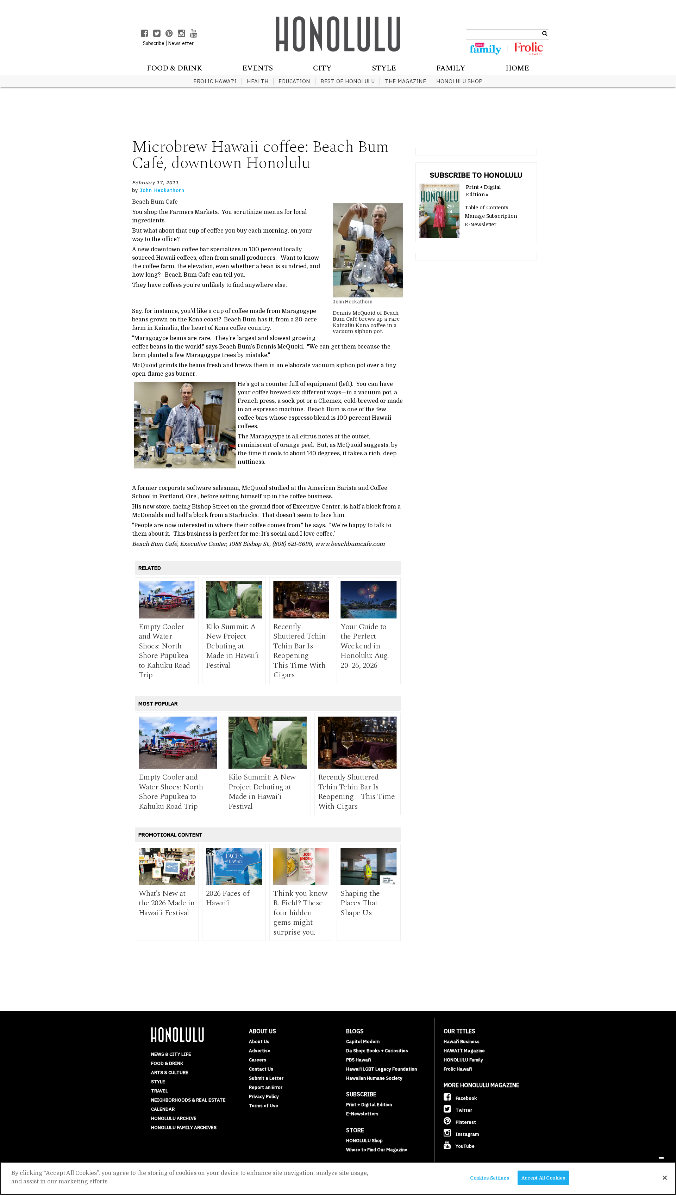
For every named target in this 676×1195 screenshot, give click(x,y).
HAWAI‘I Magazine (464, 1051)
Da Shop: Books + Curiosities (377, 1051)
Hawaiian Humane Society (374, 1078)
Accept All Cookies (543, 1178)
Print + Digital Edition (369, 1105)
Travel (159, 1091)
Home (517, 68)
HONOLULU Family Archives (184, 1128)
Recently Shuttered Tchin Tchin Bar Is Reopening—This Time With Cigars (299, 651)
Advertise (259, 1051)
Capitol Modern (363, 1042)
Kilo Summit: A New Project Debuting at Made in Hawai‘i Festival (232, 646)
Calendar (163, 1109)
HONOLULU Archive (173, 1118)
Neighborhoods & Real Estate (188, 1100)
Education (294, 81)
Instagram (467, 1134)
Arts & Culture (169, 1073)
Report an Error (265, 1087)
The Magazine (405, 81)
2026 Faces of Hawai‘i (228, 898)
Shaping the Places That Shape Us (360, 903)
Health (257, 81)
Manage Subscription (491, 216)
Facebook (466, 1098)
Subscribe (153, 43)
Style (384, 68)
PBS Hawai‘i (358, 1060)
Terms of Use (263, 1106)
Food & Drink (174, 68)
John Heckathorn (161, 190)
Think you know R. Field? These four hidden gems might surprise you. (300, 913)
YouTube (465, 1146)
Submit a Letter (266, 1078)
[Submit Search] (544, 33)
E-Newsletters (362, 1114)
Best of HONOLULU (347, 81)
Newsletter (181, 43)
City (322, 68)
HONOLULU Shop (459, 81)
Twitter (463, 1110)
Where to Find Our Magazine (376, 1150)
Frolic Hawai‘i (215, 81)
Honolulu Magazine (338, 34)
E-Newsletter (480, 224)
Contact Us (261, 1069)
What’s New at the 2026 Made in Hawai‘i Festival (167, 903)
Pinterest (465, 1122)
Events (257, 68)
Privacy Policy (264, 1096)
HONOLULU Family (463, 1060)
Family (450, 68)
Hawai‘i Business (462, 1042)
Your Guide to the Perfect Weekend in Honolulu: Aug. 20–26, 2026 (364, 646)
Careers (257, 1060)
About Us (259, 1042)
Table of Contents (486, 207)
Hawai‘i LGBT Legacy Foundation (381, 1069)
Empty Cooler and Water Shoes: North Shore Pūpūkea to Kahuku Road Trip (164, 651)
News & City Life (171, 1054)
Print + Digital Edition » (483, 190)
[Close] (664, 1177)
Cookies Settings (489, 1178)
